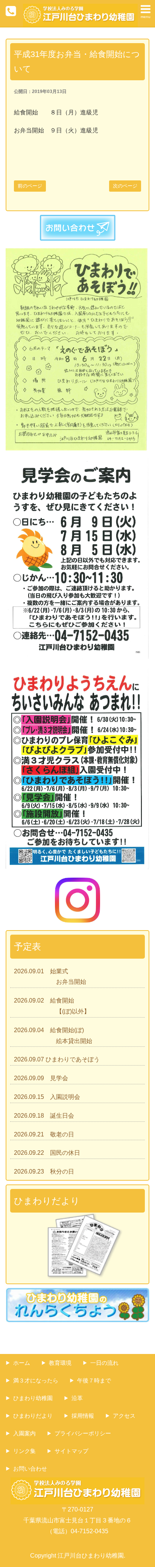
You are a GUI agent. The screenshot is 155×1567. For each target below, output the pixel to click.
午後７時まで (94, 1380)
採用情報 (82, 1415)
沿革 (77, 1398)
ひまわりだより (33, 1415)
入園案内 (24, 1433)
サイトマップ (71, 1451)
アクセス (124, 1415)
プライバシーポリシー (83, 1433)
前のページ (30, 186)
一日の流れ (104, 1363)
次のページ (125, 186)
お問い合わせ (30, 1468)
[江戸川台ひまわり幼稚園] (80, 9)
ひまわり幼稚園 (33, 1398)
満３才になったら (35, 1380)
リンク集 (24, 1451)
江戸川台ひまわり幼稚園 (91, 1555)
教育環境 (60, 1363)
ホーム (21, 1363)
